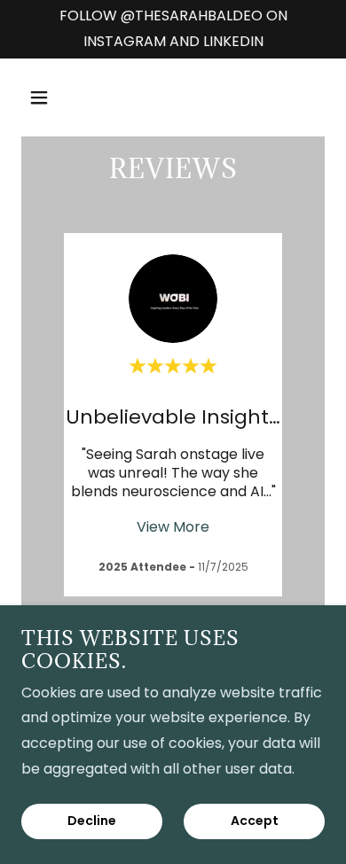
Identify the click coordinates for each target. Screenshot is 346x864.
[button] (55, 97)
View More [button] (173, 527)
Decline (91, 821)
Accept (255, 821)
